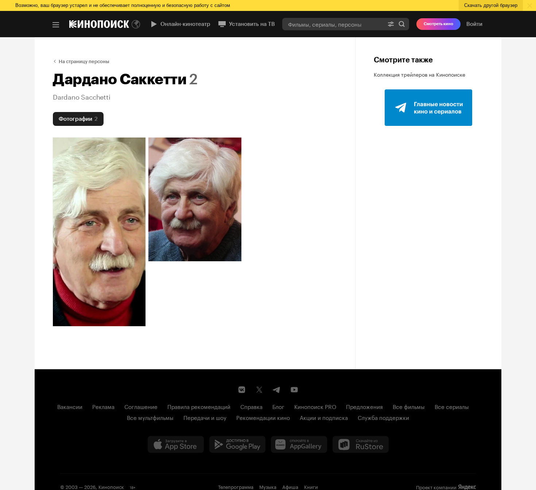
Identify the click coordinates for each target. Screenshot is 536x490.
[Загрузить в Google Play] (237, 444)
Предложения (364, 406)
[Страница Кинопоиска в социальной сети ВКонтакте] (241, 389)
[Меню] (55, 24)
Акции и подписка (324, 417)
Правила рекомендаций (198, 406)
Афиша (290, 486)
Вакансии (69, 406)
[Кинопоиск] (99, 24)
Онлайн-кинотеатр (185, 24)
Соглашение (141, 406)
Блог (278, 406)
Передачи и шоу (204, 417)
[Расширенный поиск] (390, 24)
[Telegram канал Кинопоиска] (276, 389)
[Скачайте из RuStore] (361, 444)
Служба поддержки (383, 417)
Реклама (103, 406)
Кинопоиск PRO (315, 406)
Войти (474, 24)
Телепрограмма (235, 486)
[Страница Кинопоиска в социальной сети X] (259, 389)
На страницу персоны (84, 61)
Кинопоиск (111, 486)
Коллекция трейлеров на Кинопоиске (419, 74)
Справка (251, 406)
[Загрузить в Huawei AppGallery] (299, 444)
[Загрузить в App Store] (176, 444)
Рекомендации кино (263, 417)
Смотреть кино (438, 24)
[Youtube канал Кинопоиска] (294, 389)
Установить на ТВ (252, 24)
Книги (311, 486)
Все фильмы (409, 406)
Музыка (267, 486)
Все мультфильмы (150, 417)
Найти (401, 24)
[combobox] (333, 24)
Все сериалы (452, 406)
